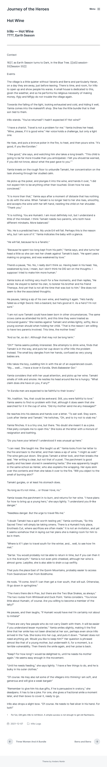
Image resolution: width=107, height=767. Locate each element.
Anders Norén (58, 761)
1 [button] (71, 161)
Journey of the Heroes (28, 9)
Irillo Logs (36, 723)
